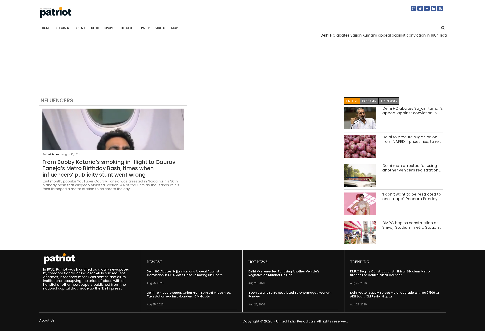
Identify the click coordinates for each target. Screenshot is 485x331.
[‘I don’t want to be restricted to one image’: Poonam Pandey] (360, 203)
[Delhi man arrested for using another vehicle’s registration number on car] (360, 175)
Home (46, 28)
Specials (62, 28)
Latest (352, 101)
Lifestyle (127, 28)
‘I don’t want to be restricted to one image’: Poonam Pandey (411, 196)
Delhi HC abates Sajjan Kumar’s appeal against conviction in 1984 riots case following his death (412, 110)
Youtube (438, 10)
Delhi (95, 28)
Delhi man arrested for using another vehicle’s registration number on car (410, 167)
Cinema (79, 28)
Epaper (145, 28)
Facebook (424, 10)
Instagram (411, 10)
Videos (160, 28)
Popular (369, 101)
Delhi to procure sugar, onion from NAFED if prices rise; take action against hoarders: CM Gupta (410, 139)
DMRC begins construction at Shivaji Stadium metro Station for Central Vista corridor (410, 225)
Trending (389, 101)
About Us (47, 320)
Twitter (418, 10)
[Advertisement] (241, 66)
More (175, 28)
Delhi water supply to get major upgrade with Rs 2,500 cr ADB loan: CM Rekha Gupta (394, 294)
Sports (109, 28)
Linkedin (431, 10)
